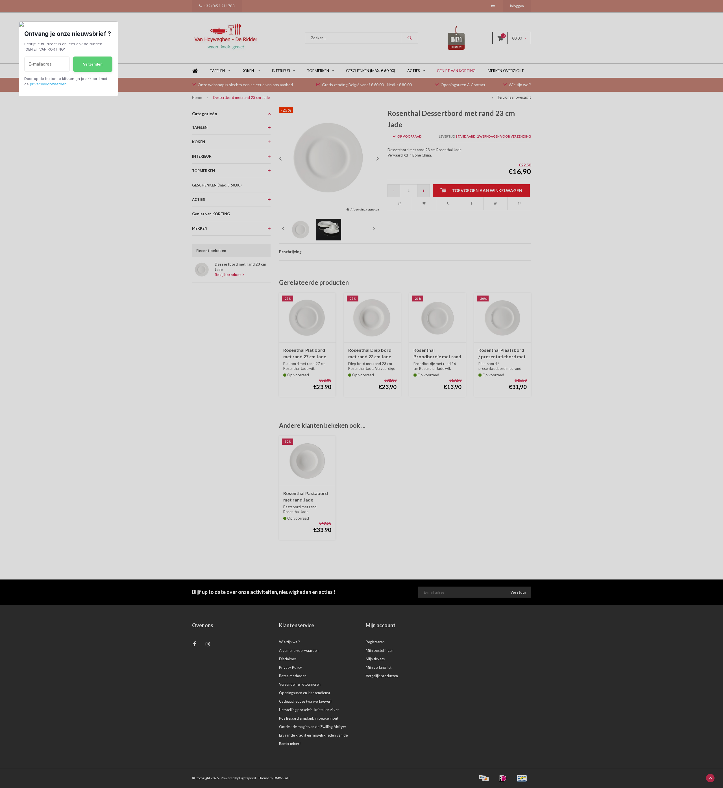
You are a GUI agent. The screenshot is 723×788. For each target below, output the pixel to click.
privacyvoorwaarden (48, 84)
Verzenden (93, 64)
